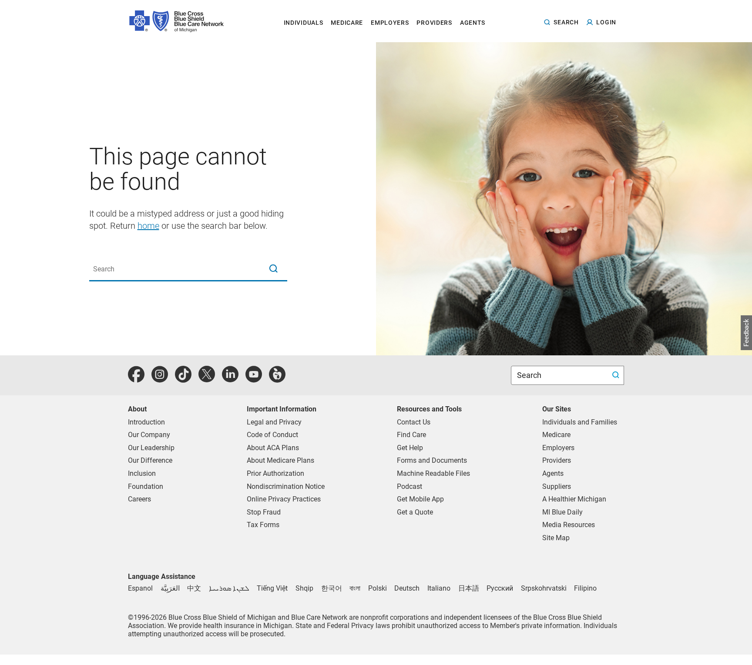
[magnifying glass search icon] (273, 269)
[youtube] (253, 379)
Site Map (556, 538)
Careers (139, 499)
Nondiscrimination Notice (286, 486)
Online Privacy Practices (284, 499)
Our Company (149, 435)
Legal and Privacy (274, 422)
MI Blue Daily (562, 512)
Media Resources (568, 525)
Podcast (409, 486)
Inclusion (142, 473)
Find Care (411, 435)
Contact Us (413, 422)
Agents (553, 473)
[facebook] (136, 379)
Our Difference (150, 460)
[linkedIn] (230, 379)
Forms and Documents (432, 460)
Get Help (410, 448)
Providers (556, 460)
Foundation (145, 486)
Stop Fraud (264, 512)
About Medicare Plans (280, 460)
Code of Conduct (272, 435)
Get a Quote (415, 512)
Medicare (556, 435)
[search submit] (617, 375)
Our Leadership (151, 448)
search (566, 22)
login (606, 22)
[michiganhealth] (277, 379)
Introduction (146, 422)
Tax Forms (263, 525)
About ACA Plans (273, 448)
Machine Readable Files (433, 473)
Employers (558, 448)
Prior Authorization (275, 473)
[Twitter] (206, 379)
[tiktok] (183, 379)
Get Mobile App (420, 499)
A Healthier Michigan (574, 499)
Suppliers (556, 486)
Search (530, 375)
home (148, 226)
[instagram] (159, 379)
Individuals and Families (579, 422)
